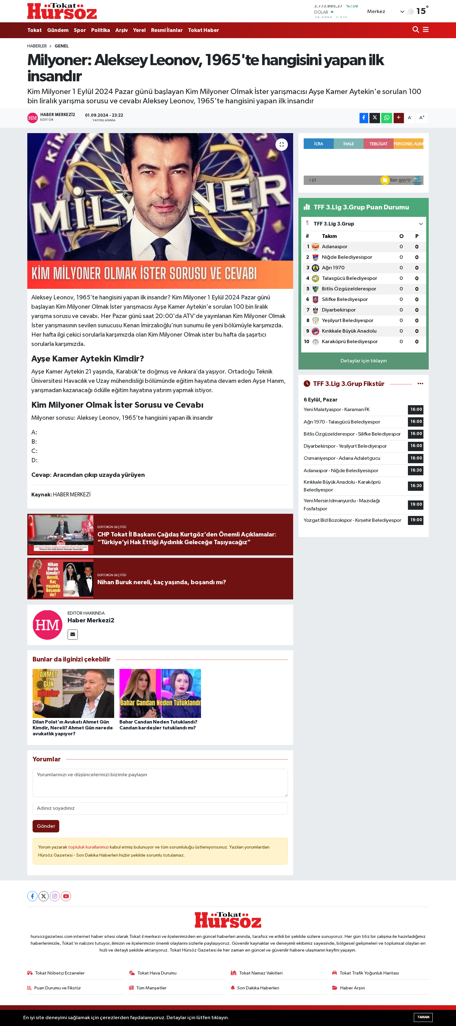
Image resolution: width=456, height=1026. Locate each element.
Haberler (37, 46)
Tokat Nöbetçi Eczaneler (60, 973)
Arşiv (121, 30)
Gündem (58, 30)
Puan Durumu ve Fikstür (57, 988)
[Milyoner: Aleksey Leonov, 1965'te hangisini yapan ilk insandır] (160, 211)
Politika (100, 30)
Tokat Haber (203, 30)
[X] (43, 896)
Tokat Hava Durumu (157, 973)
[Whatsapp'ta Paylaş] (386, 118)
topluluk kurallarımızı (89, 847)
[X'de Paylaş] (374, 118)
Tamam (423, 1017)
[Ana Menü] (424, 30)
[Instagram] (55, 896)
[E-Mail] (73, 634)
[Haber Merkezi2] (47, 624)
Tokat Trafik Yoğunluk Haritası (369, 973)
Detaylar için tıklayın (364, 361)
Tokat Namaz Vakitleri (261, 973)
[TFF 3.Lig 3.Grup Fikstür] (420, 384)
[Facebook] (32, 896)
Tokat (34, 30)
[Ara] (416, 30)
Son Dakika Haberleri (258, 988)
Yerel (139, 30)
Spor (80, 30)
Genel (62, 46)
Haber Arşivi (352, 988)
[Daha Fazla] (399, 118)
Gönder (46, 826)
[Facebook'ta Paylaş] (364, 118)
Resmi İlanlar (167, 30)
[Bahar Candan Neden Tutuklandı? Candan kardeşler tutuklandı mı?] (160, 693)
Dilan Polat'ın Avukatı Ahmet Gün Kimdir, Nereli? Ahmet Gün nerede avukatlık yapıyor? (73, 727)
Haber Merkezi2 (91, 620)
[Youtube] (66, 896)
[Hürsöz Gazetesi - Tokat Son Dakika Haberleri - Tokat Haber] (62, 11)
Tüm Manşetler (151, 988)
